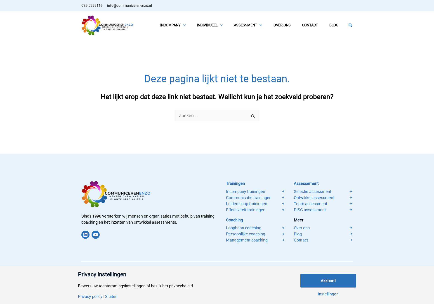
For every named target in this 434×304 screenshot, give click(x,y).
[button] (183, 25)
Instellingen (328, 294)
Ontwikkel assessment (314, 197)
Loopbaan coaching (243, 227)
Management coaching (247, 240)
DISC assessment (310, 209)
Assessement (306, 183)
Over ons (302, 227)
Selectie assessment (312, 191)
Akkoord (328, 280)
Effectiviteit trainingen (245, 209)
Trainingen (235, 183)
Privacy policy (90, 297)
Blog (298, 234)
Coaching (234, 220)
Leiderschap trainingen (246, 203)
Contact (301, 240)
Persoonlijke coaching (245, 234)
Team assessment (310, 203)
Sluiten (111, 297)
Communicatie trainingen (248, 197)
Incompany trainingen (245, 191)
